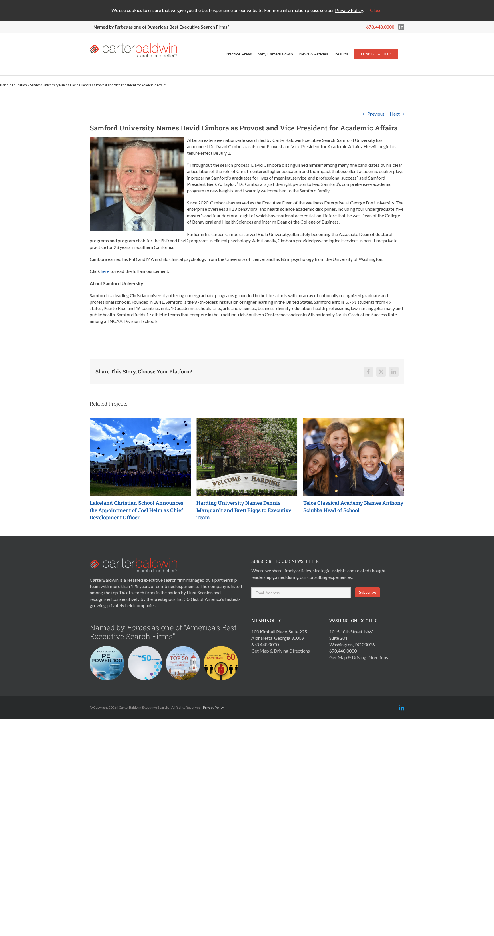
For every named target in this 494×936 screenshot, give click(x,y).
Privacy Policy (349, 10)
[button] (94, 470)
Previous (376, 113)
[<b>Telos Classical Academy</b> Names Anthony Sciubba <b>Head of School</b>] (246, 421)
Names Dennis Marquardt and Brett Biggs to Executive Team (137, 510)
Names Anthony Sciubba (246, 506)
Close (375, 10)
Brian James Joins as (352, 506)
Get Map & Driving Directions (280, 650)
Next (395, 113)
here (105, 271)
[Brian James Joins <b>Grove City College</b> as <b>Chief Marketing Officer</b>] (353, 421)
